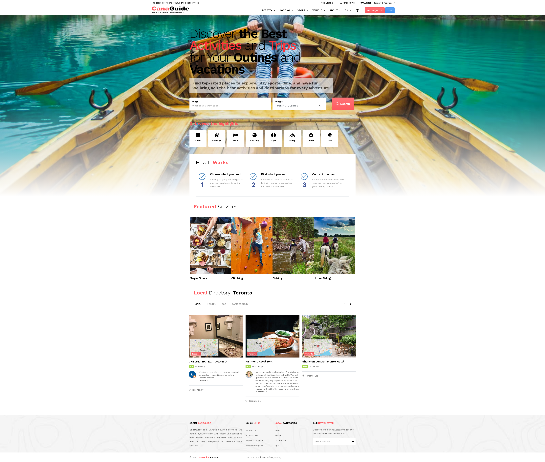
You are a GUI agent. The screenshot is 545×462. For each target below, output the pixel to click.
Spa (277, 445)
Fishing (277, 278)
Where (279, 102)
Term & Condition (255, 457)
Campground (240, 304)
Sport (301, 10)
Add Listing (327, 2)
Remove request (255, 445)
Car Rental (280, 440)
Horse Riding (322, 278)
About (334, 10)
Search (345, 103)
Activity (267, 10)
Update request (254, 440)
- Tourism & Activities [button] (376, 3)
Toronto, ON (198, 389)
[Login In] (358, 10)
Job (390, 10)
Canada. (208, 457)
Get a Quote (374, 10)
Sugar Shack (198, 278)
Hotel (197, 304)
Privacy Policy (274, 457)
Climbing (237, 278)
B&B (224, 304)
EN (346, 10)
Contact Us (252, 435)
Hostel (211, 304)
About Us (251, 430)
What (195, 102)
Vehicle (317, 10)
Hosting (284, 10)
